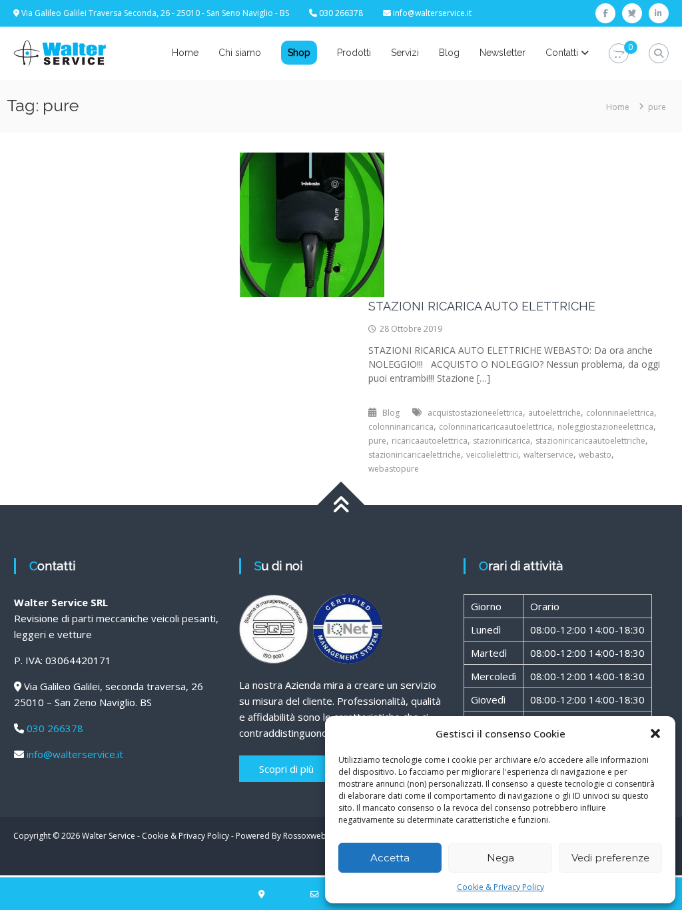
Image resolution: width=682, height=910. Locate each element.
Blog (449, 52)
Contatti (561, 52)
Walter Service (108, 835)
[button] (655, 733)
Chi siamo (239, 52)
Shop (299, 52)
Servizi (405, 52)
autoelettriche (554, 412)
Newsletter (502, 52)
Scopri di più (286, 768)
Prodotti (354, 52)
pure (377, 440)
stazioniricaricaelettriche (414, 454)
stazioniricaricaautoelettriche (590, 440)
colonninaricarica (401, 426)
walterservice (548, 454)
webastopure (393, 468)
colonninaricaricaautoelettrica (495, 426)
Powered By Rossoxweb (281, 835)
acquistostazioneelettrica (475, 412)
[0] (619, 53)
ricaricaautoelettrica (430, 440)
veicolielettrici (492, 454)
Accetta (390, 857)
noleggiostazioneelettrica (605, 426)
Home (185, 52)
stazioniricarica (501, 440)
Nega (500, 857)
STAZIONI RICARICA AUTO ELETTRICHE (481, 306)
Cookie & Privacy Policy (500, 887)
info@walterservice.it (432, 13)
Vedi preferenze (610, 857)
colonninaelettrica (620, 412)
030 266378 (55, 728)
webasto (595, 454)
